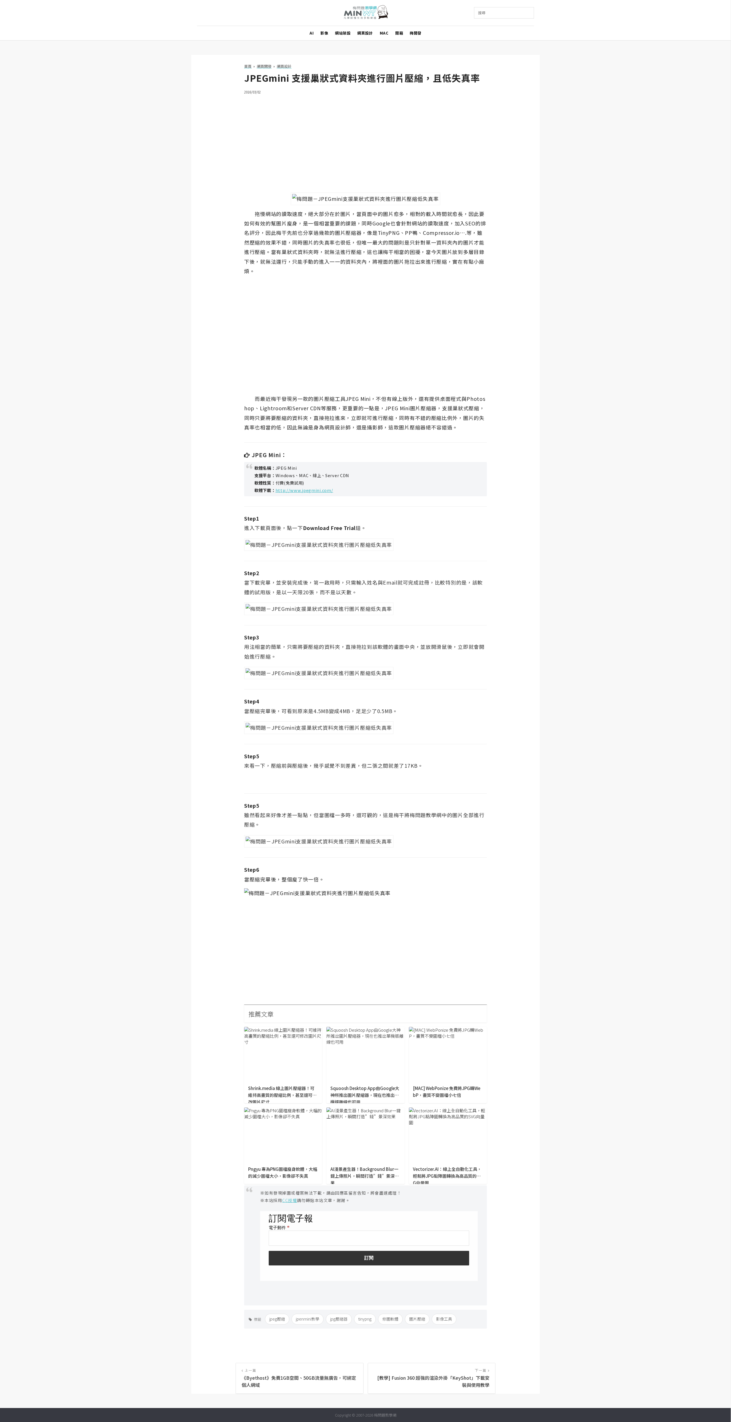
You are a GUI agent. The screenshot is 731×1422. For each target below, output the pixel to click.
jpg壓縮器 (339, 1319)
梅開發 (415, 33)
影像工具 (444, 1319)
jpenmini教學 (307, 1319)
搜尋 (481, 12)
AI (312, 33)
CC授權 (289, 1200)
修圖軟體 (390, 1319)
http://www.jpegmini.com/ (304, 490)
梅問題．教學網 (365, 13)
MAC (384, 33)
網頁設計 (365, 33)
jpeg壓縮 (277, 1319)
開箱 (399, 33)
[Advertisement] (365, 140)
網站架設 (342, 33)
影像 (324, 33)
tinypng (364, 1319)
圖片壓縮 (417, 1319)
